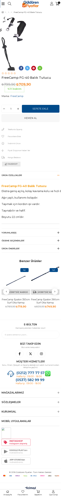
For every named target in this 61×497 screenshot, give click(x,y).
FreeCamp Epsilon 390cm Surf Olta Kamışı (45, 301)
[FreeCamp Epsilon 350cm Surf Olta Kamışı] (16, 281)
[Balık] (11, 12)
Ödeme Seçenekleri (13, 240)
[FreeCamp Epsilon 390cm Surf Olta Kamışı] (45, 281)
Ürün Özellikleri (12, 175)
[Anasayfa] (5, 12)
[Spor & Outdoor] (8, 12)
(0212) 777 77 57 (30, 373)
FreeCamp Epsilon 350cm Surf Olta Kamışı (16, 301)
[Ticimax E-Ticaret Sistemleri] (30, 488)
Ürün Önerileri (10, 248)
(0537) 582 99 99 (30, 380)
